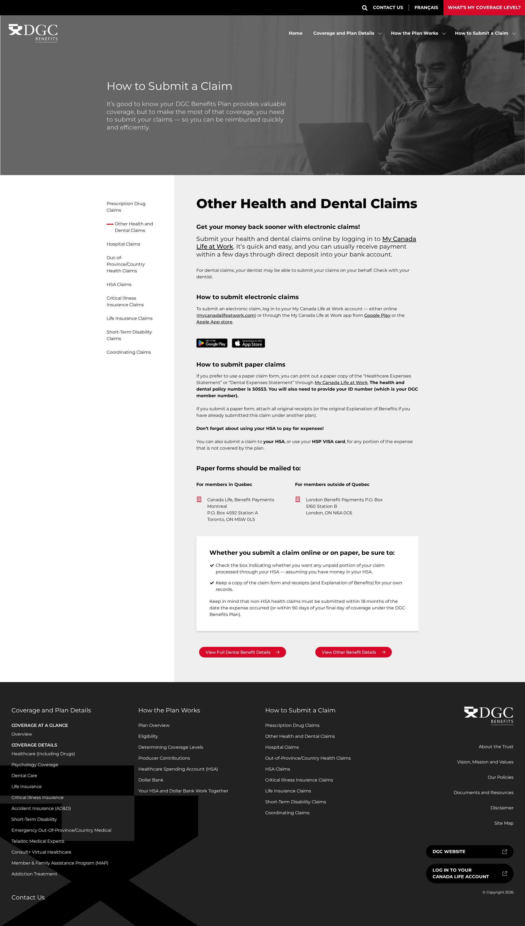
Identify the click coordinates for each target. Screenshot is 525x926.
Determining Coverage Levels (170, 747)
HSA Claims (119, 284)
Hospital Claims (123, 244)
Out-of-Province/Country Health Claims (126, 264)
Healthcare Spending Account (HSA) (178, 769)
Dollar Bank (151, 780)
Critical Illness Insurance (37, 797)
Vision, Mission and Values (485, 762)
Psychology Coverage (34, 764)
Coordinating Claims (129, 352)
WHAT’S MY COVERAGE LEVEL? (484, 7)
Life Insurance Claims (130, 318)
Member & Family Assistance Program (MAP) (59, 863)
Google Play (377, 315)
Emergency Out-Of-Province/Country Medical (61, 830)
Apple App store (214, 322)
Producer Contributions (164, 758)
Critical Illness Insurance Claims (125, 301)
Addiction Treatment (34, 874)
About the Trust (496, 746)
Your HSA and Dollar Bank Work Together (183, 791)
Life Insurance (26, 786)
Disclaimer (502, 807)
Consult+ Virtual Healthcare (41, 852)
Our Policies (501, 777)
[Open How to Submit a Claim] (514, 33)
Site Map (504, 823)
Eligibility (148, 736)
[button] (365, 8)
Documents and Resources (484, 792)
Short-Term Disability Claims (129, 335)
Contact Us (388, 7)
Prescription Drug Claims (126, 207)
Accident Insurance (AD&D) (41, 808)
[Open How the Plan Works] (444, 33)
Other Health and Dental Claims (134, 227)
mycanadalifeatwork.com (226, 315)
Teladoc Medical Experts (37, 841)
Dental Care (24, 775)
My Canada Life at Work (341, 382)
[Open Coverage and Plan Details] (380, 33)
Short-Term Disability (34, 819)
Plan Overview (154, 725)
